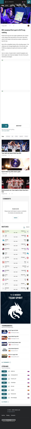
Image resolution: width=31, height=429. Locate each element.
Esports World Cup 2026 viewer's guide (11, 171)
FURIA (16, 136)
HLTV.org (8, 136)
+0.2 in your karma (5, 130)
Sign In (15, 217)
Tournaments (19, 5)
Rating (7, 415)
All (24, 227)
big (12, 136)
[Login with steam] (29, 2)
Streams (12, 5)
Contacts (13, 415)
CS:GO (26, 136)
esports (21, 136)
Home (2, 5)
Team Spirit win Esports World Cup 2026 (11, 153)
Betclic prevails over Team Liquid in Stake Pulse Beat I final (15, 191)
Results (27, 227)
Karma (3, 415)
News (7, 5)
